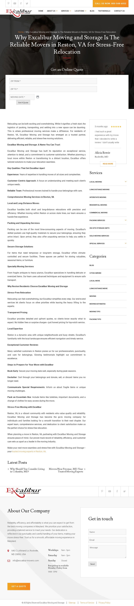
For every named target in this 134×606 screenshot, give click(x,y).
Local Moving (96, 182)
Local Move (95, 281)
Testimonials (104, 11)
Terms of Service (87, 603)
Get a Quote (19, 586)
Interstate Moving (98, 197)
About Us (51, 11)
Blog (92, 11)
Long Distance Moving (99, 190)
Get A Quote (23, 103)
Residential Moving (98, 205)
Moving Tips (95, 312)
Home (40, 11)
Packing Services (97, 220)
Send (92, 564)
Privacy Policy (104, 603)
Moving (93, 296)
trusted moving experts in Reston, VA (29, 451)
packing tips (95, 319)
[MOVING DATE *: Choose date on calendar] (37, 97)
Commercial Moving (98, 213)
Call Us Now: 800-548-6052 (110, 3)
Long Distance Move (98, 288)
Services (65, 11)
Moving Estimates (97, 304)
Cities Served (95, 273)
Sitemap (72, 603)
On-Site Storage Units (99, 228)
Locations (79, 11)
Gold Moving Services (99, 236)
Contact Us (119, 11)
